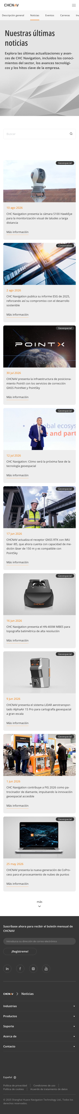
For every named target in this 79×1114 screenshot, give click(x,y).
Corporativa (65, 245)
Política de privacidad (15, 1085)
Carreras (65, 15)
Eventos (49, 15)
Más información (17, 232)
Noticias (34, 15)
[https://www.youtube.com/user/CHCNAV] (46, 969)
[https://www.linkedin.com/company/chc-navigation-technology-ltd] (7, 969)
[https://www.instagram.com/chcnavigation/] (33, 969)
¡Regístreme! (19, 951)
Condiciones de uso (44, 1085)
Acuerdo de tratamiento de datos (49, 1089)
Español (7, 1077)
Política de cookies (13, 1089)
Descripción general (13, 15)
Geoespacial (65, 163)
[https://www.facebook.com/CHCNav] (20, 969)
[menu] (74, 5)
